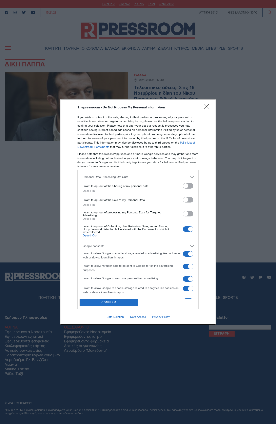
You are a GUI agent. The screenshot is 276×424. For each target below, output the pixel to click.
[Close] (208, 107)
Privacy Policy (161, 316)
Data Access (138, 316)
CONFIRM (108, 302)
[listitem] (138, 177)
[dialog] (138, 212)
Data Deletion (115, 316)
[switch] (188, 186)
